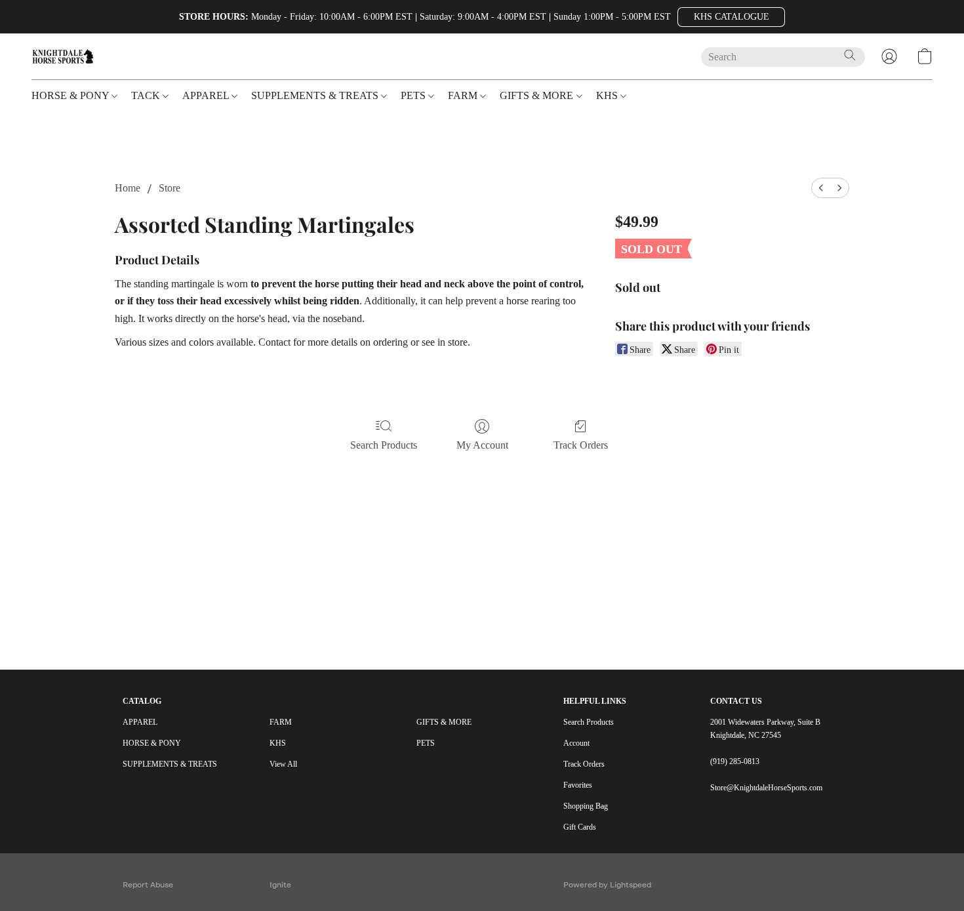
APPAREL (140, 722)
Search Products (383, 445)
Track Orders (580, 445)
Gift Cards (579, 827)
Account (576, 743)
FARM (281, 722)
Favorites (577, 785)
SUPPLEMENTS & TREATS (170, 764)
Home (127, 187)
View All (283, 764)
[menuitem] (821, 187)
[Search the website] (850, 55)
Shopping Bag (585, 806)
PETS (425, 743)
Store (169, 187)
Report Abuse (148, 884)
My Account (482, 445)
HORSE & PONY (152, 743)
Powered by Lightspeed (607, 884)
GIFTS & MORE (444, 722)
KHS (278, 743)
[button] (731, 17)
